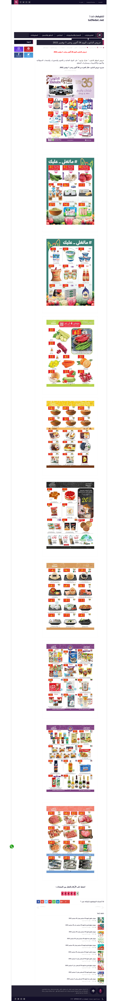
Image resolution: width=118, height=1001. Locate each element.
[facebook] (15, 999)
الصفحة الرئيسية (82, 47)
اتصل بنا (81, 2)
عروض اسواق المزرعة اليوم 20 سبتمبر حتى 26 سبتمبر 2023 (80, 925)
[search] (16, 2)
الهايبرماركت (89, 35)
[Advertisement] (45, 18)
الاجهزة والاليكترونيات (73, 35)
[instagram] (21, 999)
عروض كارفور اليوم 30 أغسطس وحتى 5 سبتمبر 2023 (82, 972)
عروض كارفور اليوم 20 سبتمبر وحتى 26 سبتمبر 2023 (82, 932)
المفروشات (34, 35)
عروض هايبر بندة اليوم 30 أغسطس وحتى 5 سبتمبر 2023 (81, 979)
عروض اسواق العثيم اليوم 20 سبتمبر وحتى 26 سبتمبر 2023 (81, 945)
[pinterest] (24, 999)
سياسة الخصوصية (91, 2)
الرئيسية (100, 2)
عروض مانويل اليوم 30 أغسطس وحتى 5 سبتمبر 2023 (82, 959)
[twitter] (18, 999)
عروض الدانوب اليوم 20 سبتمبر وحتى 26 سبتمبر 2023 (82, 952)
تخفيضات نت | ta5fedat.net (81, 999)
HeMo (93, 920)
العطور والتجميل (47, 35)
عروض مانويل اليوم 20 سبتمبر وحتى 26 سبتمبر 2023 (82, 918)
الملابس (59, 35)
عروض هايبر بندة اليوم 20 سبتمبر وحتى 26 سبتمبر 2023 (81, 938)
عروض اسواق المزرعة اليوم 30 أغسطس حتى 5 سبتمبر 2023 (80, 965)
